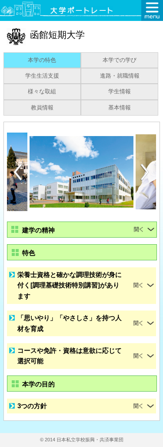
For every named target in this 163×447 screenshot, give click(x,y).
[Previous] (18, 172)
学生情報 (119, 92)
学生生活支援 (42, 76)
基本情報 (119, 108)
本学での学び (119, 60)
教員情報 (42, 108)
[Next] (145, 172)
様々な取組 (42, 92)
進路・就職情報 (120, 76)
